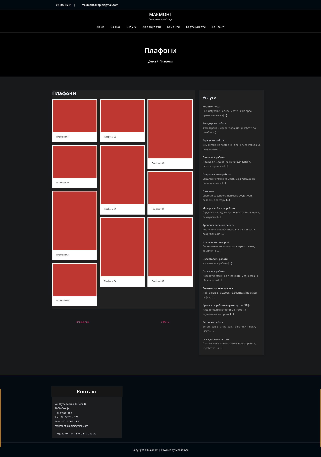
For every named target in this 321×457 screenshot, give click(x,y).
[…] (225, 115)
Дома (152, 61)
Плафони (166, 61)
